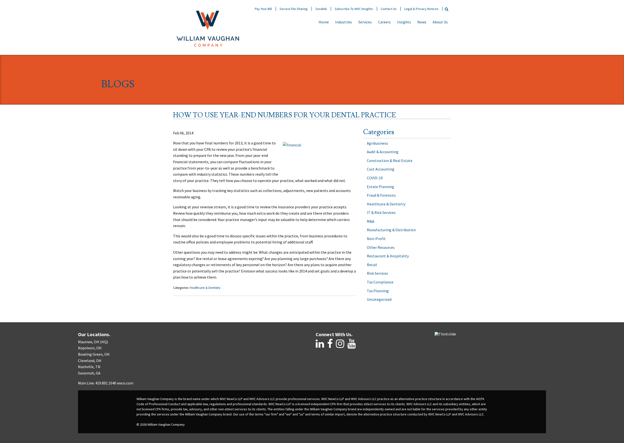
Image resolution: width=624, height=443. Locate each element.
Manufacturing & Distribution (391, 229)
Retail (372, 264)
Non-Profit (376, 238)
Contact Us (389, 9)
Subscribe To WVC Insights (354, 9)
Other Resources (381, 247)
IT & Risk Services (381, 212)
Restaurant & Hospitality (388, 255)
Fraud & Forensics (381, 195)
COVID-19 (375, 177)
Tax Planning (378, 290)
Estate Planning (380, 186)
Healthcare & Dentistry (205, 288)
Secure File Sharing (294, 9)
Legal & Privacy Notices (421, 9)
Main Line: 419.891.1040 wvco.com (105, 383)
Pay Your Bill (263, 9)
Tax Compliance (380, 282)
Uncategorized (379, 299)
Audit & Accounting (383, 151)
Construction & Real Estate (389, 160)
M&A (370, 221)
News (421, 22)
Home (324, 22)
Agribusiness (377, 143)
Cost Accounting (380, 169)
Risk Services (377, 273)
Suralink (321, 9)
